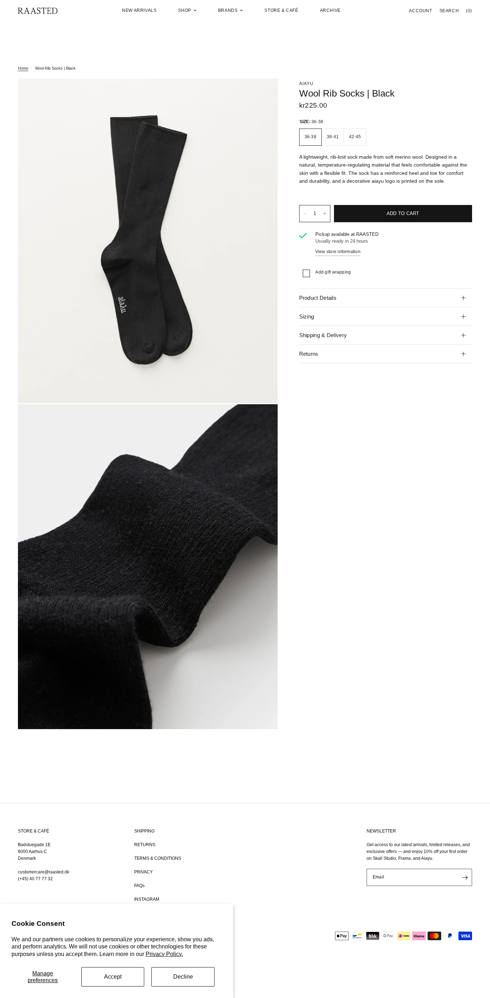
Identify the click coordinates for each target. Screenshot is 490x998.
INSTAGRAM (146, 899)
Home (23, 68)
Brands (228, 10)
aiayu (306, 83)
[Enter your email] (465, 877)
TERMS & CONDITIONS (157, 858)
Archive (330, 10)
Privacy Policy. (164, 954)
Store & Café (281, 10)
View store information (338, 251)
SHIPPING (144, 831)
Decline (183, 977)
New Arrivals (139, 10)
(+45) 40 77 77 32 (35, 878)
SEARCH (449, 10)
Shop (184, 10)
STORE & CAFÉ (33, 831)
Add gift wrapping (333, 272)
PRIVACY (143, 872)
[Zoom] (262, 94)
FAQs (139, 885)
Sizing (306, 316)
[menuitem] (139, 11)
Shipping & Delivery (323, 335)
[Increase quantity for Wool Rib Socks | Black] (324, 213)
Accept (113, 977)
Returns (309, 354)
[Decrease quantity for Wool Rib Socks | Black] (305, 213)
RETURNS (144, 844)
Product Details (318, 298)
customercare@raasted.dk (43, 872)
